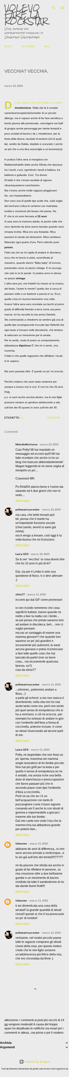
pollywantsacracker (27, 509)
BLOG (8, 46)
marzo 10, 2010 (49, 444)
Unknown (21, 843)
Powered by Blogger (37, 1061)
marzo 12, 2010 (51, 932)
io (22, 417)
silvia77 (20, 594)
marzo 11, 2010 (36, 594)
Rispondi (22, 501)
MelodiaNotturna (26, 444)
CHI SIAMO (28, 46)
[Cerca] (53, 6)
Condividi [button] (53, 417)
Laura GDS (21, 553)
